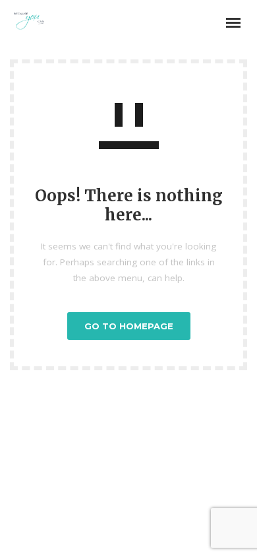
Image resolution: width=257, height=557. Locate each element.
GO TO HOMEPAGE (128, 326)
